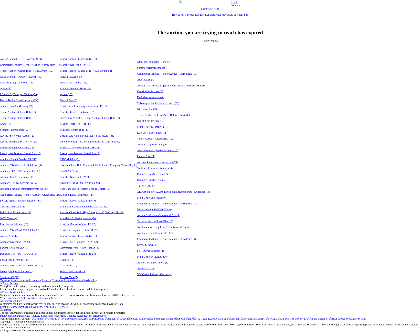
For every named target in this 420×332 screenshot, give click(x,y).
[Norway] (300, 318)
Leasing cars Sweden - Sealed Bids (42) (20, 153)
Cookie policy (89, 280)
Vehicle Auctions (9, 298)
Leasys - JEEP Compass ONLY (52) (79, 242)
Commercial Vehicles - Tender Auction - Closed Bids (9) (166, 239)
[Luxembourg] (157, 318)
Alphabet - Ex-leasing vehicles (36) (18, 182)
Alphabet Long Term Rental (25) (17, 82)
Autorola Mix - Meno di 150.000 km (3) (21, 165)
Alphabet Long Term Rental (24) (77, 194)
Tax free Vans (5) (69, 277)
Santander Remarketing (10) (151, 67)
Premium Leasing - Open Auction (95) (80, 182)
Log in (234, 2)
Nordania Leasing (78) (71, 76)
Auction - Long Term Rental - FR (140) (80, 147)
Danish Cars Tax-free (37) (150, 121)
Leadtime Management (12, 306)
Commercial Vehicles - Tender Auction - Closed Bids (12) (90, 118)
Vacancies (5, 280)
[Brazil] (333, 318)
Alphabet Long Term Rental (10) (17, 177)
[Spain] (180, 318)
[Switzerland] (96, 318)
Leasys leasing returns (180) (14, 259)
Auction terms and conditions (26, 280)
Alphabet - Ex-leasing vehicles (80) (78, 218)
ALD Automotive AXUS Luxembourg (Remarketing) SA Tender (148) (174, 191)
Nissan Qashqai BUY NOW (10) (154, 209)
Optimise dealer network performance (86, 315)
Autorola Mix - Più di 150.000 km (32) (20, 230)
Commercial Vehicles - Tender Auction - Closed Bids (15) (167, 203)
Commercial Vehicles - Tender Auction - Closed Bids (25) (30, 194)
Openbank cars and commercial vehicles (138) (24, 188)
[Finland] (312, 318)
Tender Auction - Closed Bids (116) (78, 236)
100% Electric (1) (9, 218)
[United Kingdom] (138, 318)
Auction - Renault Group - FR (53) (155, 233)
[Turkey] (323, 318)
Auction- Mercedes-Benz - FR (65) (78, 224)
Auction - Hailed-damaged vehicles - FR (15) (83, 106)
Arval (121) (6, 123)
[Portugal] (246, 318)
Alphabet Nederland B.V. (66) (15, 242)
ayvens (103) (66, 94)
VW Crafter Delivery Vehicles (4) (154, 274)
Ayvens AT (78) (8, 236)
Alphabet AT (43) (146, 79)
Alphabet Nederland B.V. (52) (75, 64)
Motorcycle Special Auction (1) (16, 271)
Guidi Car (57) (67, 259)
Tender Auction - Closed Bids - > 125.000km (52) (86, 70)
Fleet (203, 8)
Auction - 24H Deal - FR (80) (75, 123)
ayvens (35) (6, 88)
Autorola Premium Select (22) (75, 88)
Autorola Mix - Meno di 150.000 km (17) (21, 265)
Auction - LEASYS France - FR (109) (20, 171)
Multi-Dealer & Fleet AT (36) (152, 256)
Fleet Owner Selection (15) (14, 224)
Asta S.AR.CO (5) (69, 171)
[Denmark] (38, 318)
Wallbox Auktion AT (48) (73, 271)
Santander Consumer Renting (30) (155, 168)
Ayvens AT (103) (146, 268)
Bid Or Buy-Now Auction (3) (15, 212)
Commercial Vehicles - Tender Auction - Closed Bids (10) (167, 73)
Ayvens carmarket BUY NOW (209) (19, 141)
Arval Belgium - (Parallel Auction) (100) (21, 76)
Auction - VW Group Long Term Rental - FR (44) (163, 227)
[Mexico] (343, 318)
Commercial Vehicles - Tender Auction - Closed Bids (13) (30, 64)
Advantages (208, 14)
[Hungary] (259, 318)
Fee (246, 14)
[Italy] (189, 318)
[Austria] (83, 318)
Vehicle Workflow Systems (38, 306)
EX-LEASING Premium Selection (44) (20, 200)
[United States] (286, 318)
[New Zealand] (357, 318)
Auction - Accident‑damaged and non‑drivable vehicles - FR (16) (171, 85)
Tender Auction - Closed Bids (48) (78, 200)
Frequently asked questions (229, 14)
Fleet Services (60, 306)
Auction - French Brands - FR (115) (18, 159)
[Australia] (235, 318)
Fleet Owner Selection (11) (151, 250)
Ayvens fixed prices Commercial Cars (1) (158, 215)
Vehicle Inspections (28, 298)
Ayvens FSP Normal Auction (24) (17, 147)
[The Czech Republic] (205, 318)
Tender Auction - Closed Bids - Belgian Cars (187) (163, 115)
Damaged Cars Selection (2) (151, 180)
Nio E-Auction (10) (147, 109)
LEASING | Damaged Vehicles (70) (19, 94)
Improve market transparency (15, 315)
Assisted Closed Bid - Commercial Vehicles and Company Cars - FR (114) (98, 165)
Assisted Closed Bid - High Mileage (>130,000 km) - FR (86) (92, 212)
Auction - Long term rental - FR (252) (79, 230)
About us (46, 280)
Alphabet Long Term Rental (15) (77, 112)
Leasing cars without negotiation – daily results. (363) (87, 135)
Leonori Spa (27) (146, 156)
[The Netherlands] (68, 318)
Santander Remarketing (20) (14, 129)
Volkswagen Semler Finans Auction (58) (158, 103)
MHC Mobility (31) (70, 159)
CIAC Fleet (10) (68, 265)
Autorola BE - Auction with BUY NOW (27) (83, 206)
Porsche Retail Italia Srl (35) (14, 247)
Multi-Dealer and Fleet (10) (151, 197)
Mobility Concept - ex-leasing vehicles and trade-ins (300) (90, 141)
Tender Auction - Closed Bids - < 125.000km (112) (26, 70)
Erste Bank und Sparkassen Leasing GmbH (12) (85, 188)
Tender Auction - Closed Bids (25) (78, 253)
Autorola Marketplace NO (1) (152, 262)
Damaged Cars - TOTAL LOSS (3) (18, 253)
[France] (171, 318)
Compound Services (49, 298)
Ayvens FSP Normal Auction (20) (17, 135)
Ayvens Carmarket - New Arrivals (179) (21, 59)
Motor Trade (212, 8)
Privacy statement (72, 280)
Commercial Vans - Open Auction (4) (79, 247)
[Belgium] (110, 318)
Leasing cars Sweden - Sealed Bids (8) (80, 153)
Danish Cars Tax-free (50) (150, 91)
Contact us (57, 280)
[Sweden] (122, 318)
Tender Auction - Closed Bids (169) (18, 118)
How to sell (178, 14)
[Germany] (51, 318)
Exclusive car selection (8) (150, 97)
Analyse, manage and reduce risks (48, 315)
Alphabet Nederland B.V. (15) (75, 177)
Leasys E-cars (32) (147, 244)
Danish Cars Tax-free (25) (73, 82)
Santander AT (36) (9, 277)
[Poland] (223, 318)
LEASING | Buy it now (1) (151, 132)
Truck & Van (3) (68, 100)
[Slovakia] (271, 318)
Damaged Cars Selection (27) (152, 174)
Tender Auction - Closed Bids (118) (78, 59)
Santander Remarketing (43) (74, 129)
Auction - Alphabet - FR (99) (152, 144)
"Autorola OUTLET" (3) (13, 206)
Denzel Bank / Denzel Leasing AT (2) (19, 100)
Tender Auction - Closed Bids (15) (18, 112)
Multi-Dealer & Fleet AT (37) (152, 126)
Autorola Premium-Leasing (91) (16, 106)
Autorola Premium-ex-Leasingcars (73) (157, 162)
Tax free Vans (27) (146, 185)
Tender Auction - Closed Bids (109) (155, 138)
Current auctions (193, 14)
